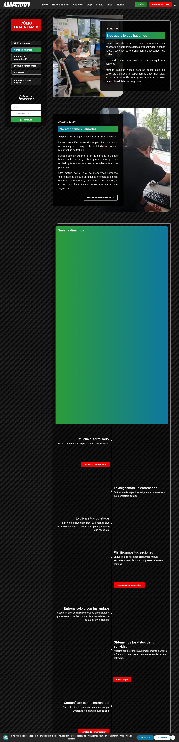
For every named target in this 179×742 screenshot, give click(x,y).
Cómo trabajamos (23, 49)
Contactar (19, 72)
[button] (174, 4)
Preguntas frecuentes (25, 65)
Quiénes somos (22, 43)
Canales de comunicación (21, 58)
